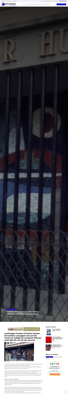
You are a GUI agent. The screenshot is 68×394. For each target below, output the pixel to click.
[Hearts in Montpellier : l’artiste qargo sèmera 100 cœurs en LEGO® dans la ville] (49, 340)
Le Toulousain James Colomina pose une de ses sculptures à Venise (57, 345)
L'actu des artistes (11, 309)
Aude (47, 358)
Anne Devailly (10, 316)
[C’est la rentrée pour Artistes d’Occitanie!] (49, 332)
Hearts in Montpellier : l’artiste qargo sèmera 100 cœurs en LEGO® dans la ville (57, 338)
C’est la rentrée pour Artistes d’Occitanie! (56, 330)
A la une (53, 331)
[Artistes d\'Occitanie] (9, 4)
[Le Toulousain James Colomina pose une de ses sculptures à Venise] (49, 347)
